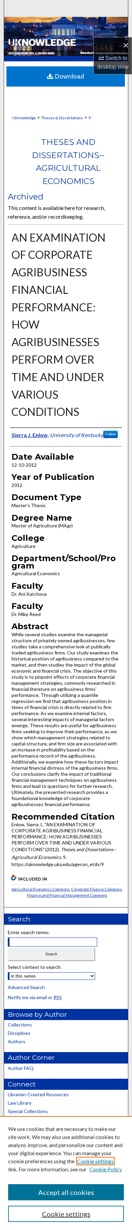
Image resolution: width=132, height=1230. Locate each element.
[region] (66, 1173)
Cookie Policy (105, 1169)
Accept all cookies (66, 1192)
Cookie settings (95, 1161)
